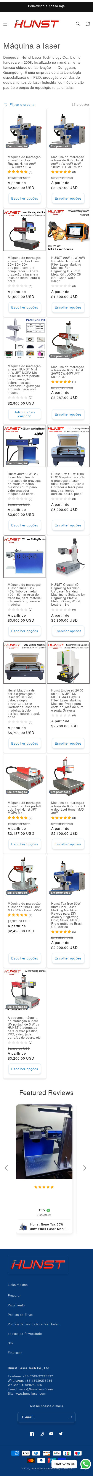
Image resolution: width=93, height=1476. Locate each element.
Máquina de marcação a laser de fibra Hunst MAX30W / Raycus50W (25, 907)
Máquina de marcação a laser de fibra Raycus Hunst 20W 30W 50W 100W (24, 162)
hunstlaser (37, 1468)
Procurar (14, 1295)
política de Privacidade (25, 1333)
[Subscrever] (70, 1417)
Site (10, 1343)
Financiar (15, 1352)
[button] (5, 23)
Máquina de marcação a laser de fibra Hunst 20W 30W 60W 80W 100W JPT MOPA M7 (67, 162)
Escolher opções (24, 198)
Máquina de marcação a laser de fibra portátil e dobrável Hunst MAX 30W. (68, 807)
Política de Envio (20, 1314)
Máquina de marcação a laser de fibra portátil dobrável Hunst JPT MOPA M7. (25, 807)
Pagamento (16, 1305)
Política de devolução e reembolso (33, 1324)
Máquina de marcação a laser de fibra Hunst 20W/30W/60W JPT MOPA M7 (67, 372)
